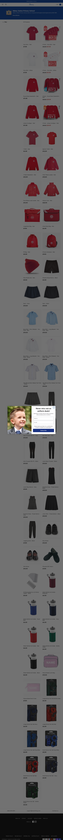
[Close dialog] (54, 408)
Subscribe (43, 430)
